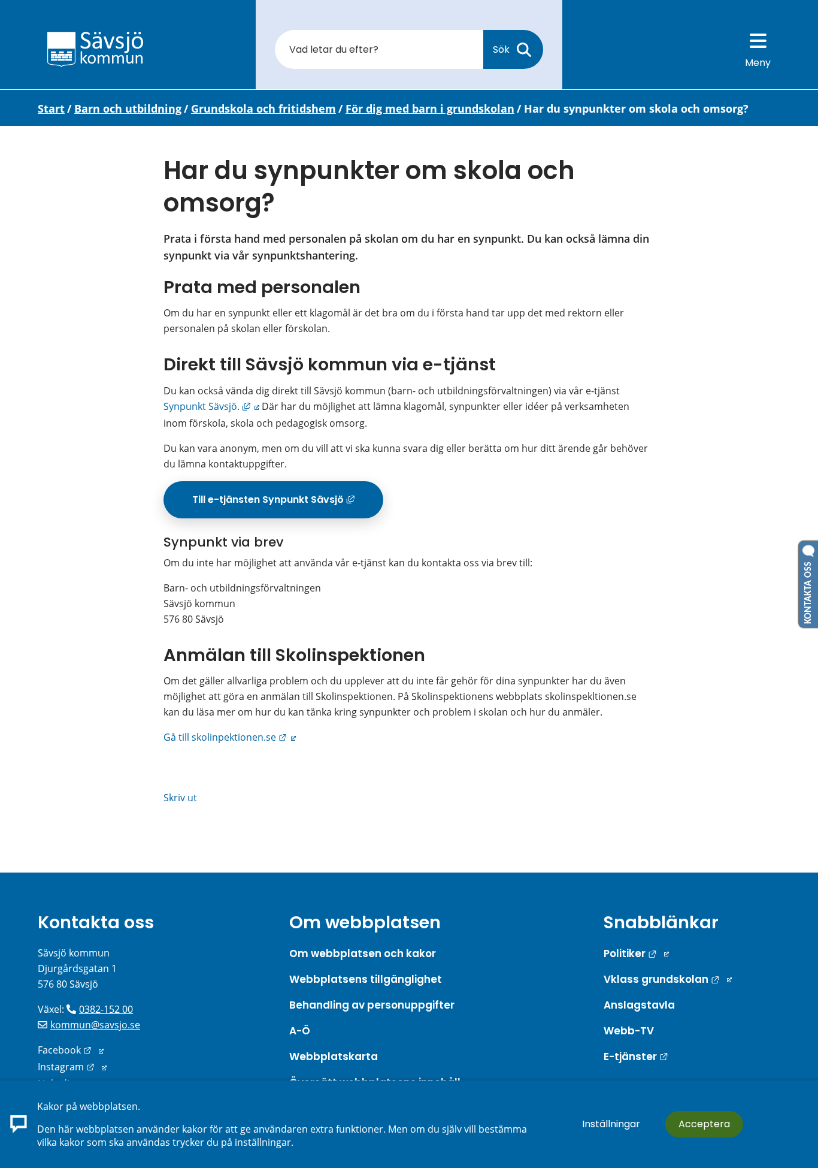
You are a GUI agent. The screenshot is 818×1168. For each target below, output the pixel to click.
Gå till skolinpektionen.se (229, 737)
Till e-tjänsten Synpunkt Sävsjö (287, 504)
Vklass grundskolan (668, 979)
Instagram (72, 1066)
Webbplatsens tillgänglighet (365, 979)
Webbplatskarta (333, 1056)
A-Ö (299, 1031)
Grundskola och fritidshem (263, 108)
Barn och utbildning (127, 108)
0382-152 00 (106, 1009)
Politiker (636, 953)
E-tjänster (636, 1056)
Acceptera (704, 1124)
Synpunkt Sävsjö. (211, 406)
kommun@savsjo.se (95, 1024)
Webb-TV (629, 1031)
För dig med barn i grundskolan (430, 108)
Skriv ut (180, 797)
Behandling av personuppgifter (372, 1005)
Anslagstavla (639, 1005)
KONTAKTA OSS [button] (808, 590)
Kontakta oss (96, 922)
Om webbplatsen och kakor (362, 953)
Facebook (71, 1050)
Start (51, 108)
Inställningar (611, 1124)
